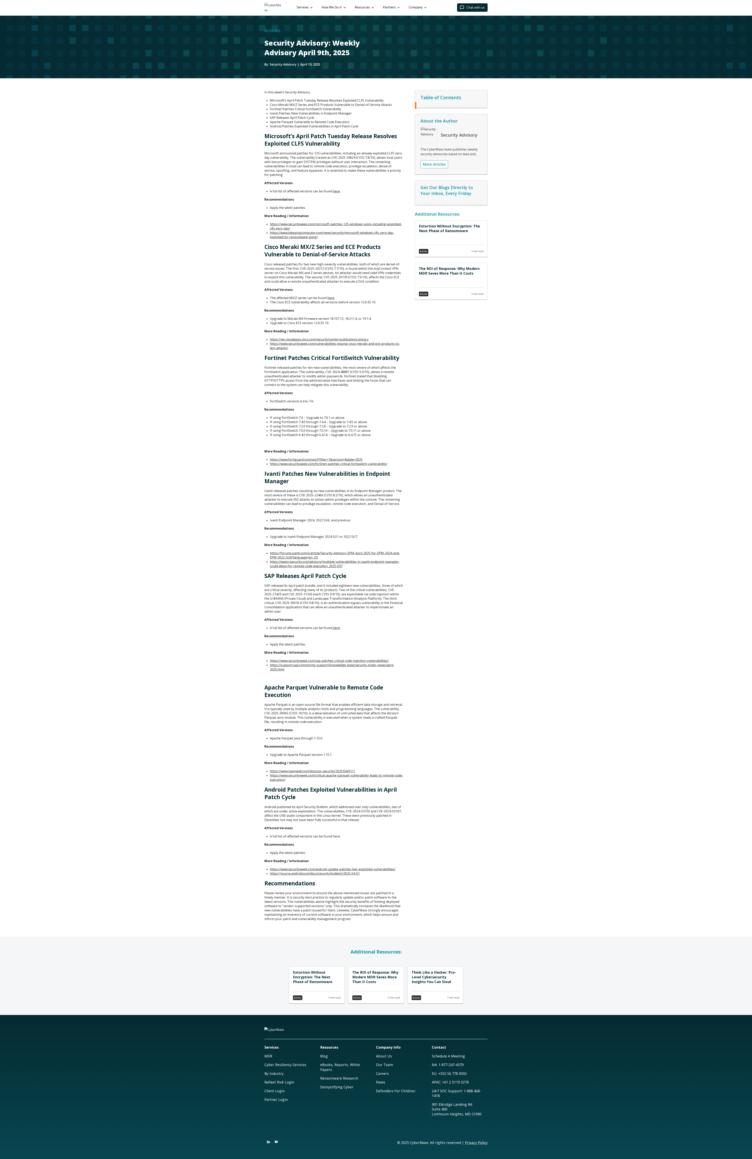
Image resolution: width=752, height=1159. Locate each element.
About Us (384, 1056)
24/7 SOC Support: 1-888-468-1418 (456, 1093)
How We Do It (332, 7)
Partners (389, 7)
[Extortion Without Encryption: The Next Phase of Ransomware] (451, 239)
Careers (382, 1073)
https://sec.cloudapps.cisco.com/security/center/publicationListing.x (319, 339)
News (380, 1082)
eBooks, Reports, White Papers (340, 1067)
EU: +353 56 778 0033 (449, 1073)
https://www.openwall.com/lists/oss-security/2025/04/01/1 (312, 771)
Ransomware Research (339, 1078)
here (336, 191)
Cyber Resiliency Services (285, 1064)
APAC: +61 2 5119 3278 (450, 1082)
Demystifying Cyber (336, 1087)
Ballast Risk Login (279, 1082)
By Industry (274, 1073)
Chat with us (475, 7)
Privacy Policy (476, 1142)
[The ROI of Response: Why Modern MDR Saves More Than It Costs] (451, 281)
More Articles (434, 164)
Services (303, 7)
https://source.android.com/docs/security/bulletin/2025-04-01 (315, 873)
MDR (268, 1056)
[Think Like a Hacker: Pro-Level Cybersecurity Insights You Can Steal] (435, 985)
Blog (324, 1056)
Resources (362, 7)
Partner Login (276, 1099)
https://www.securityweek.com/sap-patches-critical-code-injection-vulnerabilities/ (329, 661)
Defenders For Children (395, 1091)
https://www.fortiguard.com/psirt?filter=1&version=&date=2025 (316, 459)
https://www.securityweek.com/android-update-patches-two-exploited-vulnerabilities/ (332, 869)
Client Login (274, 1091)
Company (416, 7)
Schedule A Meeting (448, 1056)
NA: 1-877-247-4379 (448, 1064)
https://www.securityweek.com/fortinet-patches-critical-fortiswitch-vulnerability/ (328, 464)
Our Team (384, 1064)
